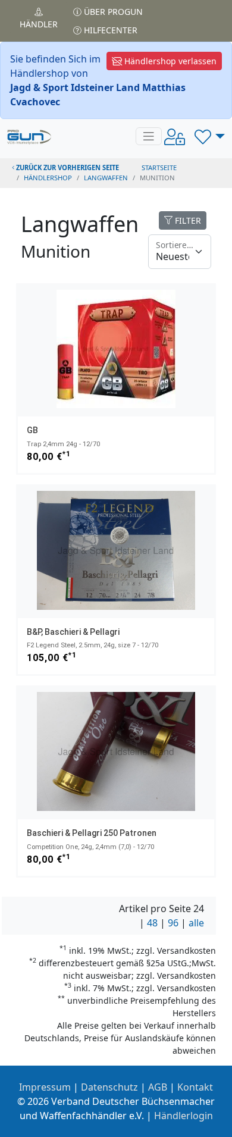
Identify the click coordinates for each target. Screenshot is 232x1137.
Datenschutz (109, 1087)
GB (32, 430)
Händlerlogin (183, 1115)
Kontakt (195, 1087)
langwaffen (106, 177)
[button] (210, 136)
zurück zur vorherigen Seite (66, 167)
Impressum (45, 1087)
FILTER (187, 220)
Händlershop (48, 177)
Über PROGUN (112, 11)
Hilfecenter (109, 30)
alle (196, 922)
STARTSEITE (159, 167)
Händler (39, 24)
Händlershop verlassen (169, 61)
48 (152, 922)
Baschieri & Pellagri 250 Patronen (91, 833)
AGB (157, 1087)
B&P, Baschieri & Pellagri (73, 632)
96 (173, 922)
